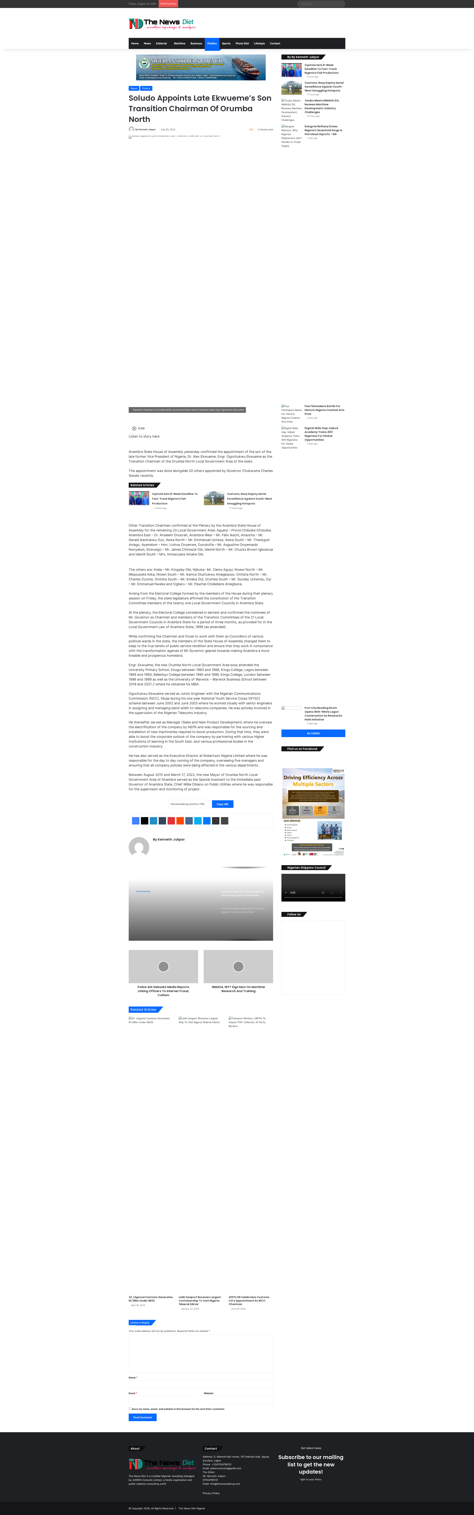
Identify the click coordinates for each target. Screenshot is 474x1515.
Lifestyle (259, 43)
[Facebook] (135, 820)
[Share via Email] (215, 820)
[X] (144, 820)
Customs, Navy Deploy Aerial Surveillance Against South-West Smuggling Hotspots (249, 498)
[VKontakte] (189, 820)
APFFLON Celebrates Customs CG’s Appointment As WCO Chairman (249, 1300)
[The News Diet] (163, 22)
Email (133, 1393)
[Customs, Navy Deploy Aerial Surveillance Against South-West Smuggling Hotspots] (214, 498)
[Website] (155, 846)
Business (196, 43)
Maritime (179, 43)
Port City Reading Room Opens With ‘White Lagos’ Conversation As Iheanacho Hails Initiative (323, 713)
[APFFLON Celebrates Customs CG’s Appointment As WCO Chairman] (251, 1155)
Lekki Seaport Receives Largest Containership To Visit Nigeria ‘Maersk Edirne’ (200, 1300)
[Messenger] (207, 820)
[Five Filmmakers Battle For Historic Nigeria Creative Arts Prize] (291, 414)
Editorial (161, 43)
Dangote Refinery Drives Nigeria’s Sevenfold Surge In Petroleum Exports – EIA (172, 905)
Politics (212, 43)
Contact (275, 43)
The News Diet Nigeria (192, 1508)
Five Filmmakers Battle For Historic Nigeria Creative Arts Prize (324, 410)
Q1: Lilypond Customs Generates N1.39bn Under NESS (151, 1299)
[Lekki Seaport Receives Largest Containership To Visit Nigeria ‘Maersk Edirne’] (201, 1155)
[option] (201, 904)
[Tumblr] (162, 820)
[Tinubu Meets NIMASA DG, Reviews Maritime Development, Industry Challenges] (291, 110)
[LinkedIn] (153, 820)
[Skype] (198, 820)
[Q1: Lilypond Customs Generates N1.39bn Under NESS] (151, 1155)
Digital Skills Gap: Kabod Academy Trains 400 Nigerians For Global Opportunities (321, 434)
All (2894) (313, 733)
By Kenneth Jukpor (145, 129)
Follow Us (294, 914)
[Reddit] (180, 820)
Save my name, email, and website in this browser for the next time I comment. (178, 1408)
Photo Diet (242, 43)
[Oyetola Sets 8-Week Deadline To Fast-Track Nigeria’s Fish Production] (139, 498)
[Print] (224, 820)
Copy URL (223, 804)
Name (133, 1377)
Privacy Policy (211, 1493)
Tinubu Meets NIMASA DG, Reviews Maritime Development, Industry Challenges (322, 106)
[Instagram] (164, 846)
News (147, 43)
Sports (226, 43)
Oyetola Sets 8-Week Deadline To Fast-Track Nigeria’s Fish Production (175, 498)
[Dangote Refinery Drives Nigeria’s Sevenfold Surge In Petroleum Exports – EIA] (291, 263)
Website (208, 1393)
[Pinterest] (171, 820)
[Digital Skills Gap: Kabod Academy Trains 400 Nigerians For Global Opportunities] (291, 564)
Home (135, 43)
